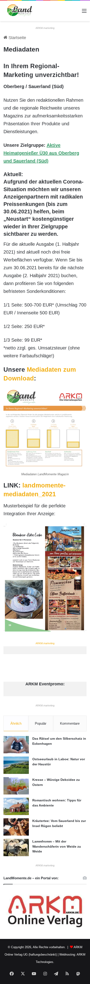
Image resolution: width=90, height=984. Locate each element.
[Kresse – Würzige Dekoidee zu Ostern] (16, 785)
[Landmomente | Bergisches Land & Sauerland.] (18, 11)
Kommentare (70, 723)
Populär (40, 723)
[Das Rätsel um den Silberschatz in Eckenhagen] (16, 744)
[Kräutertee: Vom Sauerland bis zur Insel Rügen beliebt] (16, 827)
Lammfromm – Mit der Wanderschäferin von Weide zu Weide (56, 846)
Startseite (16, 37)
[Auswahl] (84, 12)
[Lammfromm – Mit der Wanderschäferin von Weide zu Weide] (16, 847)
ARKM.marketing (45, 28)
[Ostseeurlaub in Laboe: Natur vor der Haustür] (16, 765)
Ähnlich (15, 723)
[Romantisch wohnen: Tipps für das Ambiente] (16, 806)
